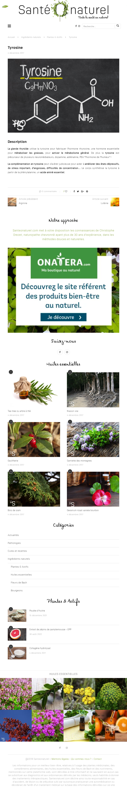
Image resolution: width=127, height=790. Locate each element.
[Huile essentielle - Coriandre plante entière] (79, 726)
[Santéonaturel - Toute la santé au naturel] (63, 11)
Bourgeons (17, 591)
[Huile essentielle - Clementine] (111, 726)
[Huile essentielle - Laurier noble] (48, 694)
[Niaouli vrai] (93, 389)
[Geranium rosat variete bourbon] (93, 489)
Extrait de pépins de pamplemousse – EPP (50, 630)
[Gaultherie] (34, 439)
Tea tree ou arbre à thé (19, 411)
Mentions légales (60, 759)
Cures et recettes (17, 551)
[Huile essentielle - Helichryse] (79, 694)
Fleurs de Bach (19, 583)
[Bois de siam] (34, 489)
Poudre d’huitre (37, 611)
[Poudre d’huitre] (17, 615)
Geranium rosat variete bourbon (83, 510)
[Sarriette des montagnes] (93, 439)
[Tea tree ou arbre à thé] (34, 389)
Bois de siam (14, 510)
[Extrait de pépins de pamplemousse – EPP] (17, 634)
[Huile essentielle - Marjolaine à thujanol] (16, 694)
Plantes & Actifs (54, 37)
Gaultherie (13, 461)
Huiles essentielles (21, 575)
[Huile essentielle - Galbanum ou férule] (111, 694)
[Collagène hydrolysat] (17, 653)
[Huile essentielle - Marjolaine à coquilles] (16, 726)
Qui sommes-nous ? (81, 759)
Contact (98, 759)
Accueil (11, 37)
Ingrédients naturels (31, 37)
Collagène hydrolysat (39, 648)
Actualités (13, 535)
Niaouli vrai (72, 411)
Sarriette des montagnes (79, 461)
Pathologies (14, 543)
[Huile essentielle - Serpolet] (48, 726)
